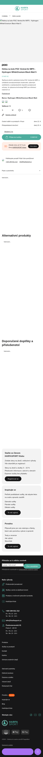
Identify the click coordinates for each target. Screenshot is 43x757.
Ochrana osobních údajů (10, 660)
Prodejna (5, 642)
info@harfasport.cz (25, 162)
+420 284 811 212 (12, 162)
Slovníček (8, 541)
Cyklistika (5, 16)
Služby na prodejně (8, 647)
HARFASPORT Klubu (19, 147)
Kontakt (4, 651)
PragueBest (26, 739)
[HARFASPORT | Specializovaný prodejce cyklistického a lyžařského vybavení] (21, 8)
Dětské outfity (10, 507)
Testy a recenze (11, 535)
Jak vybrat (9, 538)
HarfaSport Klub (7, 708)
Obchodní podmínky (8, 669)
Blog (3, 704)
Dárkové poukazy (7, 673)
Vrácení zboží (6, 682)
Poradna (8, 695)
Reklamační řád (7, 686)
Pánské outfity (10, 504)
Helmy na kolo (16, 16)
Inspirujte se (6, 700)
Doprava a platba (7, 677)
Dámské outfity (10, 502)
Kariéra (4, 655)
